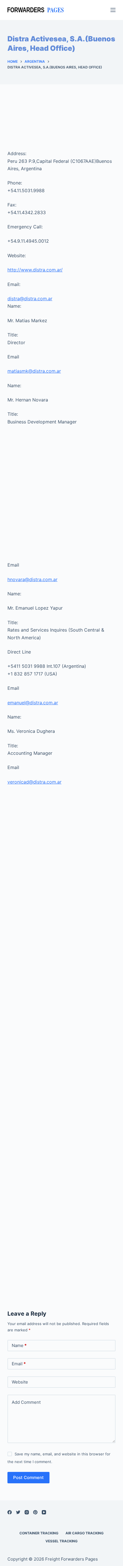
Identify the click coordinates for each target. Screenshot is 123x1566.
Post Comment (28, 1477)
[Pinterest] (35, 1512)
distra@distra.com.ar (29, 298)
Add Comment (26, 1402)
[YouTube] (44, 1512)
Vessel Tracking (61, 1541)
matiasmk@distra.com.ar (34, 371)
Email (19, 1363)
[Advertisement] (61, 123)
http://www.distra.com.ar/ (35, 270)
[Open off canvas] (113, 10)
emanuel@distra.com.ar (32, 702)
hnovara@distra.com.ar (32, 579)
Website (20, 1382)
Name (19, 1345)
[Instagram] (27, 1512)
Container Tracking (38, 1533)
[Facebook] (9, 1512)
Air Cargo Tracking (85, 1533)
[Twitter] (18, 1512)
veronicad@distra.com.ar (34, 782)
